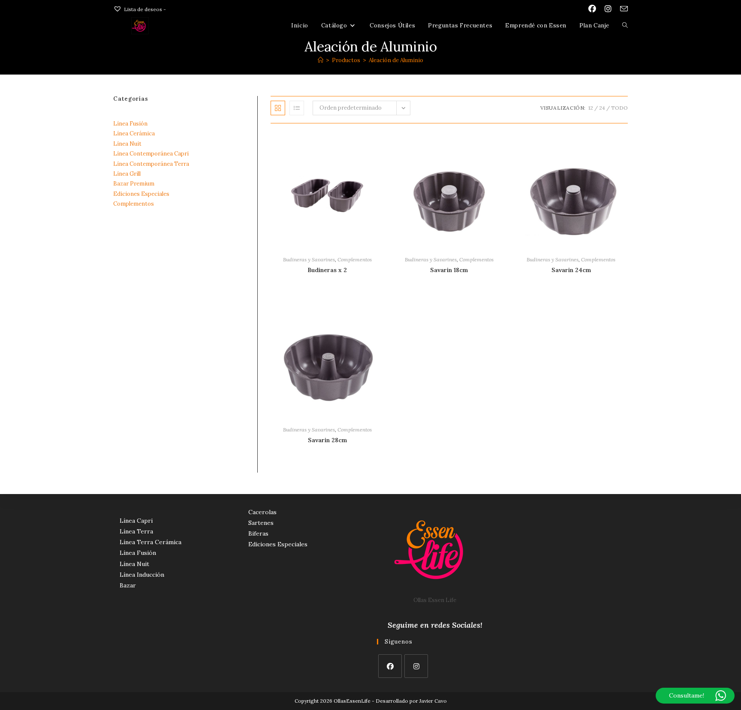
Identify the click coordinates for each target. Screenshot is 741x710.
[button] (365, 141)
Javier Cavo (433, 701)
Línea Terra (136, 531)
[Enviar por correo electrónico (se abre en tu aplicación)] (622, 9)
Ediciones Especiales (141, 194)
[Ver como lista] (296, 108)
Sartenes (261, 523)
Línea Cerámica (134, 133)
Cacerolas (262, 512)
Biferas (258, 533)
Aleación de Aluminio (396, 60)
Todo (619, 108)
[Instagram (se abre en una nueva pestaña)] (608, 9)
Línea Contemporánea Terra (151, 164)
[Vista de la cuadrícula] (278, 108)
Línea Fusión (130, 123)
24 (602, 108)
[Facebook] (390, 666)
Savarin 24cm (571, 270)
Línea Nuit (127, 143)
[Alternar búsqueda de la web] (625, 26)
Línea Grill (127, 173)
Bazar (128, 585)
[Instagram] (416, 666)
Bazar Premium (133, 183)
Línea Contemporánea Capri (151, 153)
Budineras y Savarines (309, 259)
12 (590, 108)
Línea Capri (136, 520)
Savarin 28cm (327, 440)
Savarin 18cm (449, 270)
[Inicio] (320, 60)
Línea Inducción (142, 574)
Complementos (354, 259)
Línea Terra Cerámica (150, 542)
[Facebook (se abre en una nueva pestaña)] (592, 9)
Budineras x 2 (327, 270)
